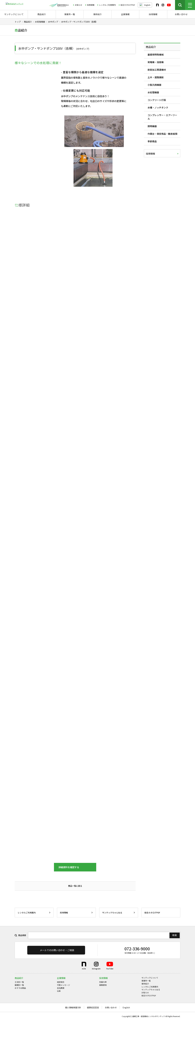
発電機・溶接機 (156, 62)
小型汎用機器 (154, 84)
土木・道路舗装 (156, 77)
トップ (18, 21)
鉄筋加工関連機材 (157, 69)
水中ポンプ (53, 21)
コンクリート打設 (157, 100)
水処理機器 (40, 21)
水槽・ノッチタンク (158, 107)
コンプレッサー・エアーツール (162, 116)
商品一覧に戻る (75, 885)
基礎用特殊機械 (156, 54)
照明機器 (152, 126)
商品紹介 (28, 21)
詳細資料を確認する (69, 867)
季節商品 (152, 141)
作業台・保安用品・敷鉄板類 (162, 133)
